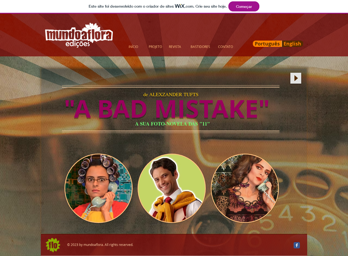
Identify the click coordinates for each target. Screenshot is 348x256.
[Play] (295, 78)
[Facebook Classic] (297, 245)
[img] (98, 188)
